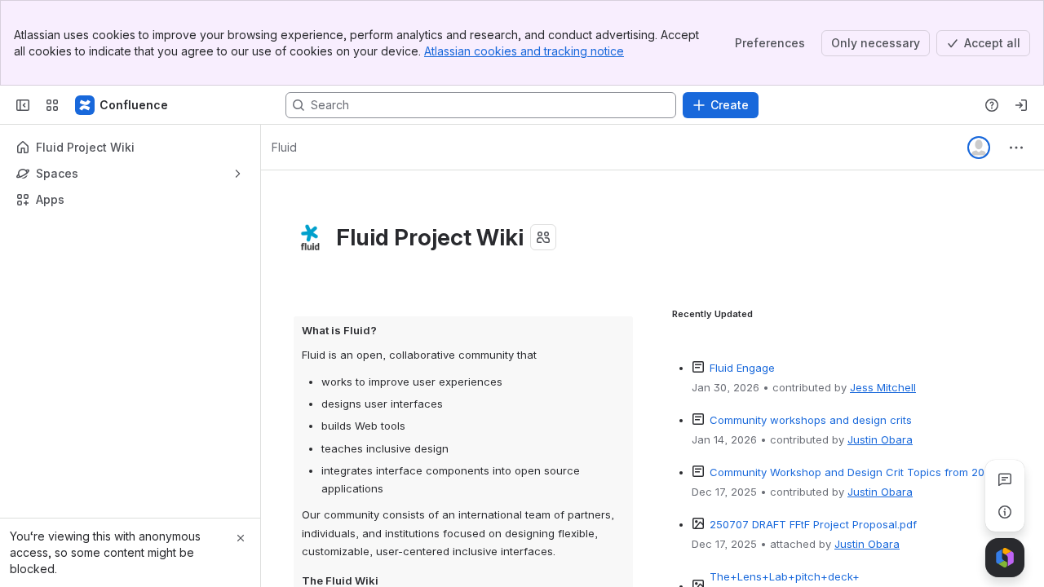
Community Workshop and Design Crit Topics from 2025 (854, 472)
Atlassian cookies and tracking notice (524, 51)
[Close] (240, 538)
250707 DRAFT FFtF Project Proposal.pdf (813, 524)
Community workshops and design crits (811, 419)
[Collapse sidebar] (23, 105)
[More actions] (1016, 148)
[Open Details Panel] (1005, 512)
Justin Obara (880, 439)
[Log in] (1021, 105)
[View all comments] (1005, 479)
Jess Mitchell (883, 387)
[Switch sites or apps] (52, 105)
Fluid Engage (742, 367)
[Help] (992, 105)
